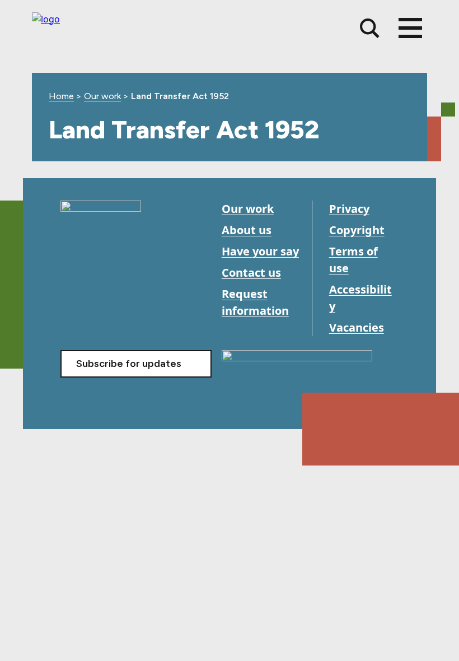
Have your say (260, 251)
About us (246, 230)
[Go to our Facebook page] (70, 299)
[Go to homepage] (100, 216)
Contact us (251, 272)
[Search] (369, 28)
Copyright (357, 230)
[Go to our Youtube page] (95, 299)
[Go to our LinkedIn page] (120, 299)
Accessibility (360, 298)
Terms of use (353, 260)
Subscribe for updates (128, 363)
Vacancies (356, 327)
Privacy (349, 208)
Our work (102, 96)
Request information (255, 302)
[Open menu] (410, 28)
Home (61, 96)
